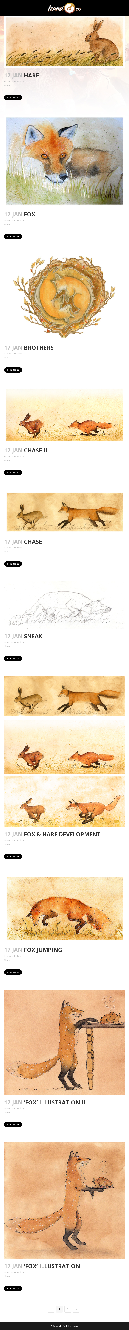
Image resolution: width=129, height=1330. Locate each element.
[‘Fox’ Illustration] (64, 1200)
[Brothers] (64, 297)
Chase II (35, 450)
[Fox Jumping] (64, 908)
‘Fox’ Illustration (52, 1266)
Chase (33, 541)
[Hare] (64, 42)
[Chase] (64, 512)
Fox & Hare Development (62, 834)
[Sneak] (64, 605)
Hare (31, 75)
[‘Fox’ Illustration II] (64, 1042)
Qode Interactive (71, 1326)
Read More (13, 97)
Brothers (39, 347)
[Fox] (64, 161)
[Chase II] (64, 415)
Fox (29, 214)
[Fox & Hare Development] (64, 751)
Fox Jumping (43, 950)
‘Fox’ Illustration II (54, 1102)
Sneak (33, 636)
